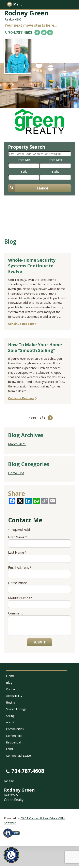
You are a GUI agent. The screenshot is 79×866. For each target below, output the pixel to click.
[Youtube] (44, 32)
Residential (13, 742)
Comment (15, 613)
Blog (9, 682)
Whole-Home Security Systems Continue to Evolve (32, 265)
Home (10, 676)
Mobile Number (20, 598)
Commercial (14, 736)
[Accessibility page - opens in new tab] (13, 839)
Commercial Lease (18, 755)
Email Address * (20, 567)
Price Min (24, 160)
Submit (39, 642)
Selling (10, 716)
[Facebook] (37, 32)
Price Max (55, 160)
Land (9, 749)
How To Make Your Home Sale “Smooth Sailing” (35, 347)
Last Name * (17, 552)
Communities (15, 729)
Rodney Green (26, 13)
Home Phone (18, 583)
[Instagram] (50, 32)
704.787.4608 (20, 32)
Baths (55, 171)
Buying (10, 702)
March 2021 (17, 444)
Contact (11, 689)
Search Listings (16, 709)
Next (50, 417)
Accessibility (14, 696)
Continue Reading (21, 324)
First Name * (17, 537)
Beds (23, 171)
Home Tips (16, 473)
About (10, 722)
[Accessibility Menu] (11, 855)
